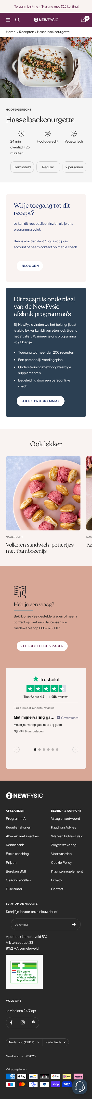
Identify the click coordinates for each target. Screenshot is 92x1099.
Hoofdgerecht (19, 109)
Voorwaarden (61, 854)
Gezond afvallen (18, 880)
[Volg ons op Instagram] (22, 1022)
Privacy (56, 880)
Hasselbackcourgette (53, 32)
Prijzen (11, 862)
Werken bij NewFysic (67, 836)
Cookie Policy (61, 862)
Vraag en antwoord (65, 818)
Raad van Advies (63, 827)
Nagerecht (14, 536)
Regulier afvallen (18, 827)
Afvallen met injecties (22, 836)
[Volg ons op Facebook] (11, 1022)
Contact (57, 889)
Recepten (26, 32)
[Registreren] (74, 924)
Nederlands (53, 1042)
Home (10, 32)
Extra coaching (17, 854)
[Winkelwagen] (83, 20)
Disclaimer (14, 889)
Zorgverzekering (63, 845)
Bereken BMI (16, 871)
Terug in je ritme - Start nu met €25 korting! (46, 6)
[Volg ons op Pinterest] (33, 1022)
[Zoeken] (17, 20)
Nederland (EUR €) (22, 1042)
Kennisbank (15, 845)
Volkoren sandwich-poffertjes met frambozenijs (40, 548)
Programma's (16, 818)
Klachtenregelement (67, 871)
